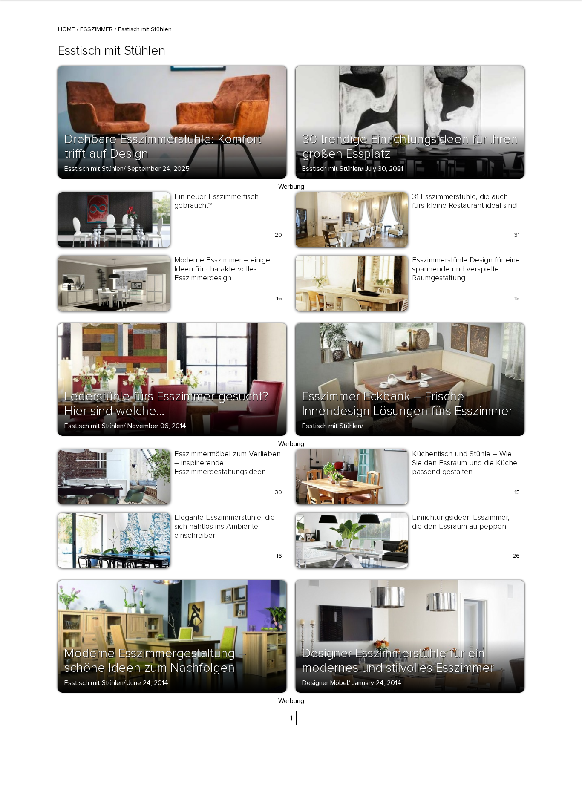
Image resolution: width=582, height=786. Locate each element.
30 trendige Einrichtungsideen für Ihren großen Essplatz (410, 146)
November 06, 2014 (156, 426)
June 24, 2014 (147, 683)
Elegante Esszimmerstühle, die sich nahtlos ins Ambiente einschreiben (224, 526)
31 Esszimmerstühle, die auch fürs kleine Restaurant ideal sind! (465, 201)
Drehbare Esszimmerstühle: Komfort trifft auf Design (162, 146)
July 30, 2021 (384, 168)
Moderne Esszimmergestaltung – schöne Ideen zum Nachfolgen (155, 660)
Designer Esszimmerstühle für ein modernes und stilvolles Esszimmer (398, 660)
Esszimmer (96, 29)
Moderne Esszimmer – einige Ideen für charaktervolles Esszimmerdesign (222, 268)
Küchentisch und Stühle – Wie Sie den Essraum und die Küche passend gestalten (464, 462)
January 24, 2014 (376, 683)
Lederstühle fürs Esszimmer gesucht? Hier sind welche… (166, 404)
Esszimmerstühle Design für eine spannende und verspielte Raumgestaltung (466, 268)
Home (66, 29)
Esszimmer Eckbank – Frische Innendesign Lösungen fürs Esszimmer (407, 404)
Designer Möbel (325, 683)
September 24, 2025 (158, 168)
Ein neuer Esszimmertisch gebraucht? (216, 201)
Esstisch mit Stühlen (94, 168)
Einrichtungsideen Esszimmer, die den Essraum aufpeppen (461, 521)
